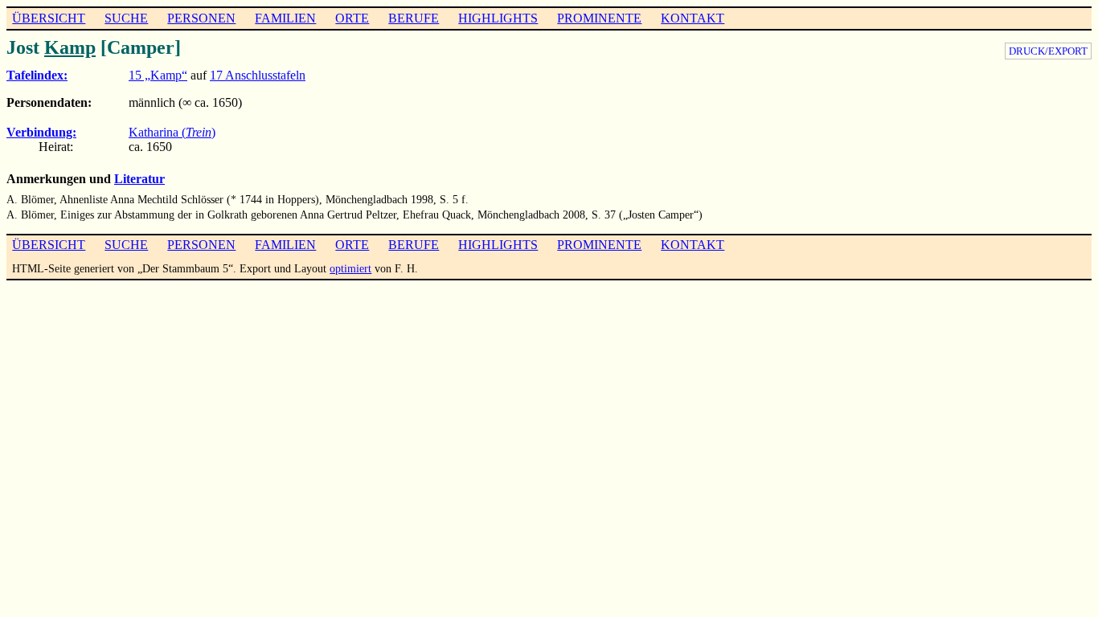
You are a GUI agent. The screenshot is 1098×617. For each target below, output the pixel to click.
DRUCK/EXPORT (1048, 51)
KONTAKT (692, 18)
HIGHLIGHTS (498, 18)
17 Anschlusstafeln (257, 75)
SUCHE (126, 18)
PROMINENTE (599, 18)
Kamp (70, 47)
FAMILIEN (285, 18)
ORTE (352, 18)
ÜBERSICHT (48, 18)
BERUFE (413, 18)
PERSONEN (201, 18)
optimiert (350, 268)
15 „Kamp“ (158, 75)
